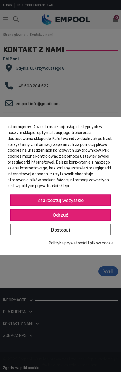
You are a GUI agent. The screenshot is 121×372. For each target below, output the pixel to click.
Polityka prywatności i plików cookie (81, 243)
